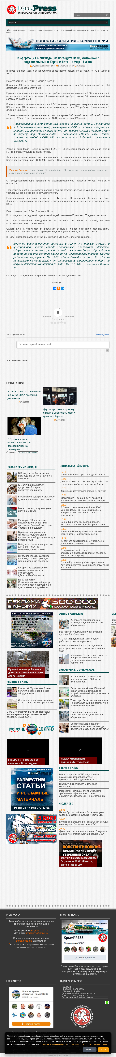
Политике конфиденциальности (53, 1044)
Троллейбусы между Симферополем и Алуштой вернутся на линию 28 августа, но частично (85, 565)
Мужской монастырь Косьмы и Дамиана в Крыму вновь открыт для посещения (25, 672)
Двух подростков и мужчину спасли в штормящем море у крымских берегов (59, 413)
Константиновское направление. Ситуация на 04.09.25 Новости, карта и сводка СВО (78, 861)
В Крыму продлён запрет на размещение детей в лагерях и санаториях (35, 476)
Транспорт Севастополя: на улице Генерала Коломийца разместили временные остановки (89, 703)
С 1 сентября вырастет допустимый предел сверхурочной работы (31, 487)
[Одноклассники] (58, 288)
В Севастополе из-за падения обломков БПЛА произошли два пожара (24, 395)
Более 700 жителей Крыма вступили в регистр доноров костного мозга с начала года (82, 648)
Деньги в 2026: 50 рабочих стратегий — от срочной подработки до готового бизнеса (84, 482)
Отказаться (89, 1050)
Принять (103, 1050)
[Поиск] (107, 15)
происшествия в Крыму (28, 452)
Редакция (67, 987)
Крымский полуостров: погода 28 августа (83, 491)
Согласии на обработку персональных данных (88, 1044)
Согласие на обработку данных (78, 997)
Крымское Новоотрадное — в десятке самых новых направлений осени (81, 532)
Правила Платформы (73, 989)
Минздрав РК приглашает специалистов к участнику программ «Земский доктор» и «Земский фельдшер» (35, 524)
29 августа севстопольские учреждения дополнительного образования (83, 542)
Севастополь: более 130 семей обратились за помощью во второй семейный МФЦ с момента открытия (89, 692)
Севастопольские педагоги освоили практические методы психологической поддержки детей (89, 726)
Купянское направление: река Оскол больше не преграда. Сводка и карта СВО (84, 823)
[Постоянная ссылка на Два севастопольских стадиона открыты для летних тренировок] (12, 708)
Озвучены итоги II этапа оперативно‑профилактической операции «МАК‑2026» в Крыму (83, 553)
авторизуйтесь (102, 335)
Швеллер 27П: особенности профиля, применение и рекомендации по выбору (83, 499)
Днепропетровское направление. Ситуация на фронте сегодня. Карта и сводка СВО (83, 832)
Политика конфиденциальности (78, 993)
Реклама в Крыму (71, 991)
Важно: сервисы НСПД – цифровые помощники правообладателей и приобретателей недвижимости (79, 777)
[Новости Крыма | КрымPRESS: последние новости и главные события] (31, 14)
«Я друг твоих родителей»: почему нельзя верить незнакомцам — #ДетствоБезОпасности (33, 571)
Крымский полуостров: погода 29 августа (83, 474)
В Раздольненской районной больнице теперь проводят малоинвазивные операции (34, 558)
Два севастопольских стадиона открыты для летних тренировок (36, 701)
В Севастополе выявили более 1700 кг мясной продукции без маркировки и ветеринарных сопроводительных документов (82, 511)
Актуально (21, 30)
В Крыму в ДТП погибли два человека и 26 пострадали (23, 761)
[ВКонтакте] (54, 288)
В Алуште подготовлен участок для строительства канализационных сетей (35, 547)
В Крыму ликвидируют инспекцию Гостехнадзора (75, 760)
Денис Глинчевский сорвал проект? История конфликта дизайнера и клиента (83, 523)
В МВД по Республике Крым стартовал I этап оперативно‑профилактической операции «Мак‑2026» (29, 714)
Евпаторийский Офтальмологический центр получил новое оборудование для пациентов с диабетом (34, 583)
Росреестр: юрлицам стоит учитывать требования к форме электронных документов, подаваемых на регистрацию (82, 793)
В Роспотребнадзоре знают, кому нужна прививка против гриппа (36, 498)
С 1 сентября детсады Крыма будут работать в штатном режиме (79, 640)
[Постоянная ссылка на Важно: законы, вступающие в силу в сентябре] (12, 516)
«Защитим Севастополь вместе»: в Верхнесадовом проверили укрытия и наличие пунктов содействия (89, 659)
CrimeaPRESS (49, 66)
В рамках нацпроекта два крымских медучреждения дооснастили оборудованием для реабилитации (36, 536)
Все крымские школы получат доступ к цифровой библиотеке (80, 633)
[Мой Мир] (62, 288)
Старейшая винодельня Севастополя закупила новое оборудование (86, 715)
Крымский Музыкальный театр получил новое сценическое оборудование (35, 691)
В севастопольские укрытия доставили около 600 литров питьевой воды (86, 679)
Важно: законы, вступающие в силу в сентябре (34, 509)
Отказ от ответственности (75, 995)
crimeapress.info (24, 941)
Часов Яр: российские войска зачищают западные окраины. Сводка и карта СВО (81, 813)
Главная (12, 30)
